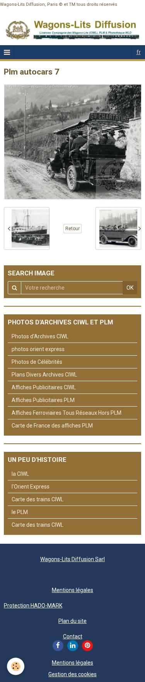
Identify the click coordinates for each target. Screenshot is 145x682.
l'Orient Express (30, 487)
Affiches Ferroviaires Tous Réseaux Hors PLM (66, 413)
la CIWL (20, 474)
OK (129, 288)
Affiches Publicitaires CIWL (44, 387)
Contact (72, 636)
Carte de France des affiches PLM (52, 425)
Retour (72, 228)
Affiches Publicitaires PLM (43, 400)
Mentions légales (72, 590)
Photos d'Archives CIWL (40, 336)
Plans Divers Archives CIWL (44, 375)
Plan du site (72, 621)
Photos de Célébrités (37, 362)
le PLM (20, 512)
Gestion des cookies (72, 674)
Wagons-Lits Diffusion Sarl (72, 559)
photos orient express (38, 349)
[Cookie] (15, 666)
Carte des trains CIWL (37, 499)
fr (138, 52)
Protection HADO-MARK (33, 605)
